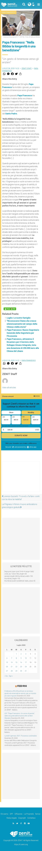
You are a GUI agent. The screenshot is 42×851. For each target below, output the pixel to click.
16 (21, 662)
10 (26, 658)
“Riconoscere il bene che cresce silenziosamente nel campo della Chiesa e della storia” (22, 324)
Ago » (11, 676)
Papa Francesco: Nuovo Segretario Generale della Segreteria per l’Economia (23, 333)
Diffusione (18, 814)
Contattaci (31, 818)
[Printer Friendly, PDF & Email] (10, 308)
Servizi (37, 814)
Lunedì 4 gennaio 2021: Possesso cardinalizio (20, 736)
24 (26, 667)
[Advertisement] (21, 479)
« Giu (6, 676)
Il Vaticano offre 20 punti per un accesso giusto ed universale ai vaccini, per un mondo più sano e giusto (20, 693)
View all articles (9, 387)
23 (21, 667)
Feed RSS (22, 686)
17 (26, 662)
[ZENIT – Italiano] (11, 4)
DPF (11, 814)
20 (7, 667)
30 (21, 671)
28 (12, 671)
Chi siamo (4, 814)
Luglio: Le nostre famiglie (18, 318)
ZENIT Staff (27, 68)
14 (12, 662)
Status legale (11, 818)
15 (16, 662)
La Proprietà (29, 814)
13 (7, 662)
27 (7, 671)
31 (26, 671)
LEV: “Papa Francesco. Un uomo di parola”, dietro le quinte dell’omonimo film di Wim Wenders (19, 716)
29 (16, 671)
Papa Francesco (8, 13)
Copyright (22, 818)
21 (12, 667)
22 (16, 667)
